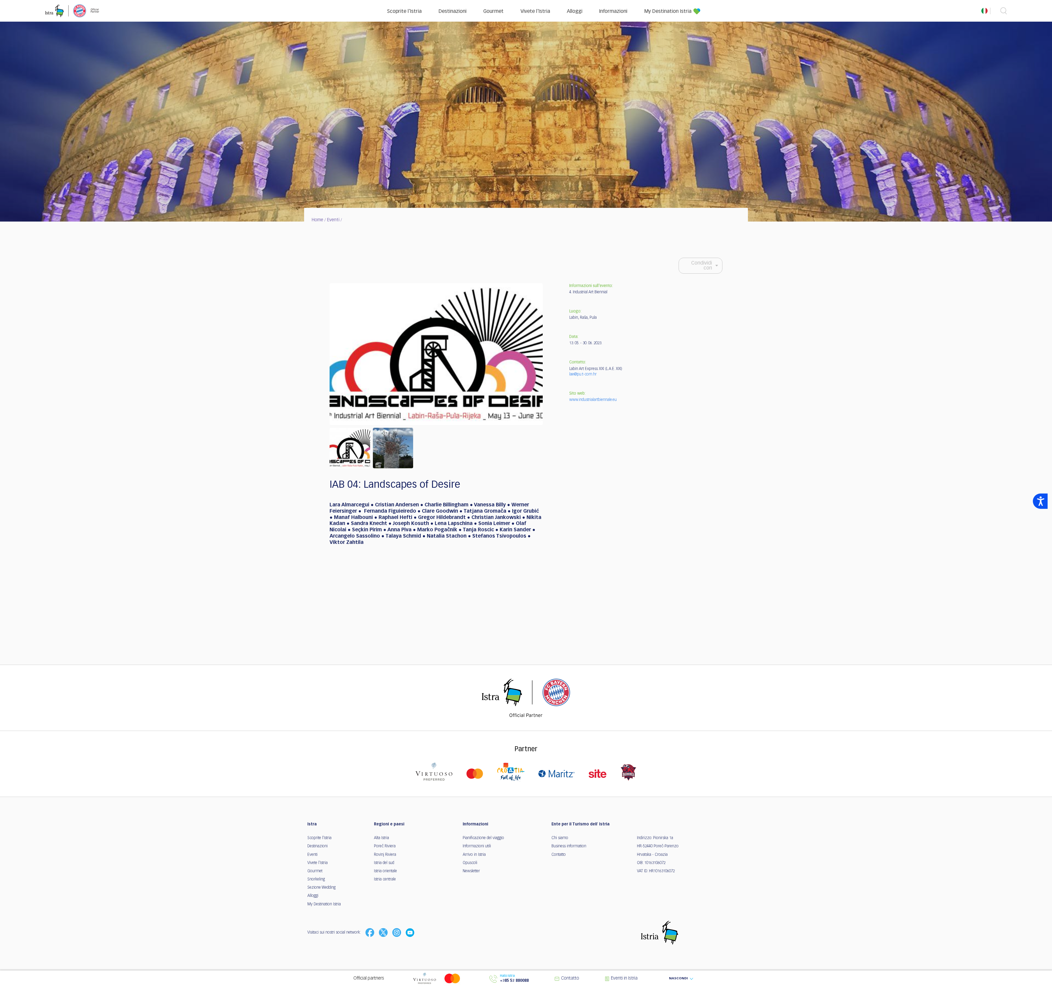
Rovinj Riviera (385, 855)
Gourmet (493, 11)
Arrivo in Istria (474, 855)
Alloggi (574, 11)
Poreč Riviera (385, 846)
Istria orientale (385, 871)
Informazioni (613, 11)
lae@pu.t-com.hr (583, 374)
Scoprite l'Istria (404, 11)
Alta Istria (381, 838)
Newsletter (471, 871)
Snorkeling (316, 879)
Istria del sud (384, 863)
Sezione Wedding (321, 888)
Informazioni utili (477, 846)
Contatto (558, 855)
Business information (568, 846)
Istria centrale (385, 879)
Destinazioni (453, 11)
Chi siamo (559, 838)
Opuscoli (470, 863)
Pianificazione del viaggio (483, 838)
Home (317, 220)
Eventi (333, 220)
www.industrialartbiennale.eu (593, 400)
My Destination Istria (667, 11)
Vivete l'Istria (535, 11)
